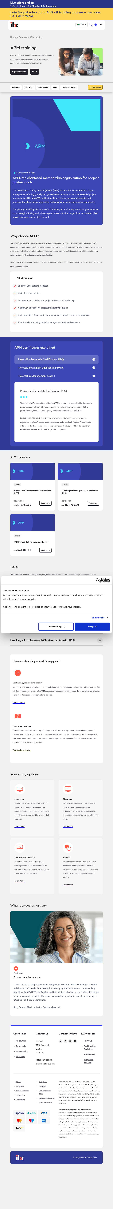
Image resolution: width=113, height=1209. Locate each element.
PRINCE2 (88, 1041)
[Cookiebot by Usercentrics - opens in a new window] (98, 580)
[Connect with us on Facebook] (65, 1041)
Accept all (92, 626)
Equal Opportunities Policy (45, 1092)
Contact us (42, 1033)
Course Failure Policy (45, 1102)
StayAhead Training (88, 1061)
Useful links (20, 1086)
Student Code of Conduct (46, 1098)
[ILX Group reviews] (19, 1128)
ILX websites (88, 1033)
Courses (23, 37)
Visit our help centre (21, 750)
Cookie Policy (20, 1099)
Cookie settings (54, 626)
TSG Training (89, 1054)
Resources (20, 1056)
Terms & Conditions (22, 1090)
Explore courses (19, 71)
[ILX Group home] (14, 24)
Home (13, 37)
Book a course (95, 87)
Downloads (21, 1046)
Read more (45, 503)
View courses (43, 87)
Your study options (69, 87)
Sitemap (18, 1082)
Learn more (19, 826)
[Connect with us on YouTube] (60, 1041)
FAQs (34, 71)
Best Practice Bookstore (90, 1047)
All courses (21, 1041)
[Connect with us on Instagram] (70, 1041)
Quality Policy (43, 1082)
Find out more (19, 702)
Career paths (21, 1051)
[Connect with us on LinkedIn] (75, 1041)
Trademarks (42, 1086)
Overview (16, 87)
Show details (98, 618)
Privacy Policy (20, 1095)
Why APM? (29, 87)
